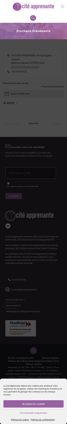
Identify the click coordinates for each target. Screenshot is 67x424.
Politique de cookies (20, 420)
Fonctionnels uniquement (33, 412)
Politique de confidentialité (43, 420)
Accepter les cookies (33, 404)
